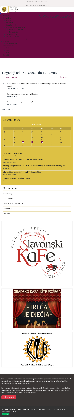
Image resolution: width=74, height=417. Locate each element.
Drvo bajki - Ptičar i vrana (13, 153)
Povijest (9, 20)
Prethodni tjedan (10, 77)
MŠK (7, 48)
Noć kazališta (8, 199)
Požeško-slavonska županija (13, 204)
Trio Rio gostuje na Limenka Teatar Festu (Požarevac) (23, 159)
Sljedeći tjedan (64, 77)
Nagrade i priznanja (13, 36)
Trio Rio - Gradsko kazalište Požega (16, 178)
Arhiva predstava (12, 43)
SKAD (8, 50)
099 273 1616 (30, 5)
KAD (7, 53)
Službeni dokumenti (16, 30)
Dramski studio (8, 46)
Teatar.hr (6, 213)
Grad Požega (7, 194)
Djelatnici (9, 23)
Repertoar (6, 41)
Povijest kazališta (9, 397)
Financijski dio (14, 32)
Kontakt (6, 55)
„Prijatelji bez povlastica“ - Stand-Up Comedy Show (22, 172)
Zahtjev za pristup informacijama (17, 39)
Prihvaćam (5, 414)
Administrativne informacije (16, 27)
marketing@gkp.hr (43, 5)
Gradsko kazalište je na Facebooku (37, 2)
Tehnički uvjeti (11, 25)
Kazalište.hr (7, 208)
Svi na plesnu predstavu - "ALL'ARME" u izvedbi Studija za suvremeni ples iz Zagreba (34, 166)
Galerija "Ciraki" (11, 34)
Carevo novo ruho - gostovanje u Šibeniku (22, 94)
